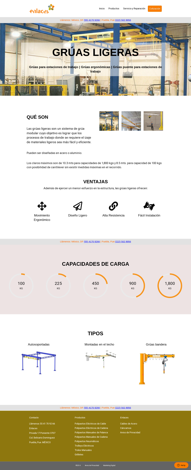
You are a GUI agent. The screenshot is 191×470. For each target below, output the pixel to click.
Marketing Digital (109, 465)
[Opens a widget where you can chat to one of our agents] (181, 465)
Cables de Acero (128, 423)
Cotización (154, 8)
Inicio (102, 8)
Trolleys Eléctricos (84, 445)
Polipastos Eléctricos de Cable (90, 423)
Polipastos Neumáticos (87, 441)
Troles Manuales (83, 450)
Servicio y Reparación (134, 8)
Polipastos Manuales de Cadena (91, 437)
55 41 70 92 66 (47, 423)
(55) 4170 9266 (92, 20)
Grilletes (79, 454)
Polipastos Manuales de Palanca (91, 432)
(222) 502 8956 (123, 20)
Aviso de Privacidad (130, 432)
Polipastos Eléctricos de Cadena (91, 428)
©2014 (78, 465)
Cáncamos (125, 428)
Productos (113, 8)
